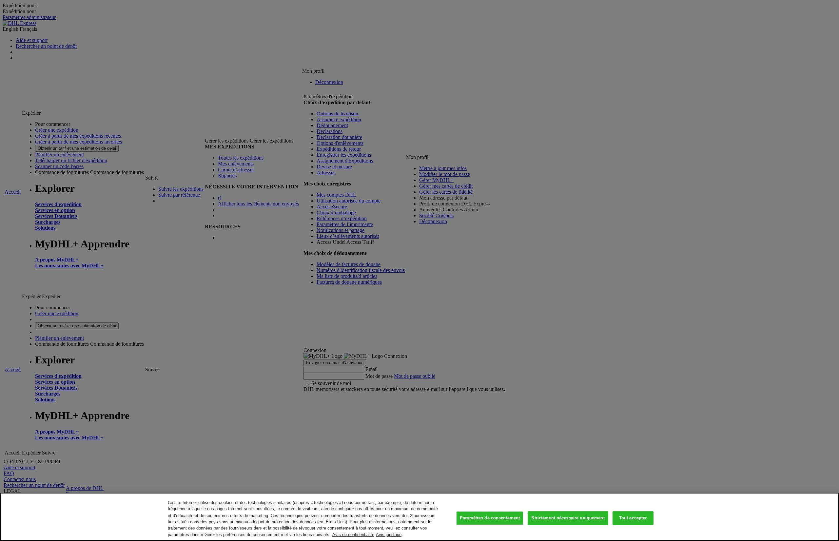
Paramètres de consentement (490, 518)
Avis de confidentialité (353, 534)
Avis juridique (388, 534)
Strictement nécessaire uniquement (567, 518)
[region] (419, 517)
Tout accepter (633, 518)
